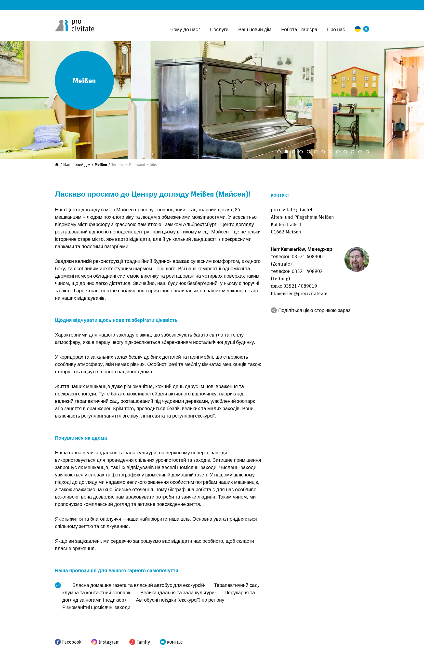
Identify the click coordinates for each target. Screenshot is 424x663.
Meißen (101, 165)
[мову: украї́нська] (358, 29)
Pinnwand (137, 165)
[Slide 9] (338, 151)
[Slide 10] (345, 151)
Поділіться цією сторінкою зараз (314, 310)
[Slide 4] (301, 151)
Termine (118, 165)
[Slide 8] (330, 151)
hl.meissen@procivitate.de (299, 293)
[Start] (57, 164)
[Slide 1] (279, 151)
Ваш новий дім (254, 29)
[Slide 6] (316, 151)
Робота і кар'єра (299, 29)
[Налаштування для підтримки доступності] (366, 29)
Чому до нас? (185, 29)
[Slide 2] (286, 151)
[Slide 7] (323, 151)
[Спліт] (274, 310)
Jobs (153, 165)
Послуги (219, 29)
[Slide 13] (367, 151)
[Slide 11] (352, 151)
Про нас (336, 29)
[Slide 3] (293, 151)
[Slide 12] (360, 151)
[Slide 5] (308, 151)
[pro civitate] (74, 25)
